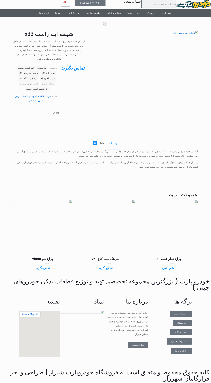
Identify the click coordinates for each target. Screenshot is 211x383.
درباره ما (59, 13)
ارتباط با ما (44, 13)
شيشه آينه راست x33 (28, 73)
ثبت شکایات (74, 13)
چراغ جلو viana (42, 259)
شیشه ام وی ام (48, 78)
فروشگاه (150, 13)
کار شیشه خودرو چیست (37, 89)
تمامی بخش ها (133, 13)
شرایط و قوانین (113, 13)
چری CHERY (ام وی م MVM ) (36, 96)
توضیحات (113, 143)
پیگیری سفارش (93, 13)
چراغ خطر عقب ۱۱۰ (168, 259)
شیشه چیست (48, 83)
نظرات (99, 143)
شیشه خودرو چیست (29, 83)
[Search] (141, 4)
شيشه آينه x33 (48, 73)
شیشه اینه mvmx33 (28, 78)
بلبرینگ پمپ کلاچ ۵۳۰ (106, 259)
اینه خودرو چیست (26, 68)
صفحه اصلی (166, 13)
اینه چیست (42, 68)
